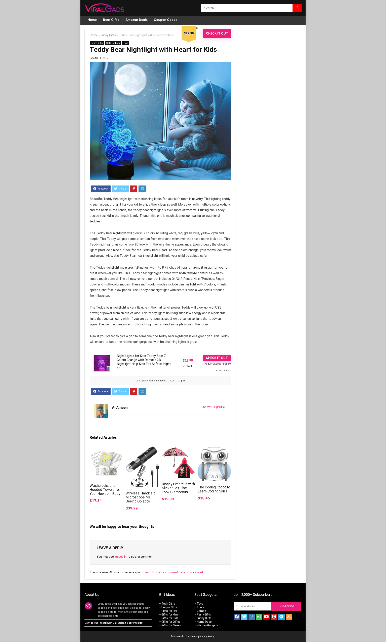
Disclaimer (192, 636)
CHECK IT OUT (217, 33)
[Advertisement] (271, 96)
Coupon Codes (165, 20)
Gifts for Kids (113, 43)
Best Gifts (111, 20)
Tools (200, 607)
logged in (120, 556)
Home (92, 20)
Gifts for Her (169, 610)
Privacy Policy (206, 636)
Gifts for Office (171, 621)
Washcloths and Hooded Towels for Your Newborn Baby (105, 490)
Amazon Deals (136, 20)
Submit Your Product (131, 622)
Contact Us (91, 622)
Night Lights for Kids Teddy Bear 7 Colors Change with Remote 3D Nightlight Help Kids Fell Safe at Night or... (144, 362)
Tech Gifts (168, 603)
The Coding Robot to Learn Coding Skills (214, 489)
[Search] (297, 8)
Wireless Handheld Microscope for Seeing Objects (140, 497)
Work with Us (108, 622)
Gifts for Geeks (171, 625)
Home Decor (205, 621)
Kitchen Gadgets (207, 625)
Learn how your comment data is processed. (173, 572)
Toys (125, 43)
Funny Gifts (108, 35)
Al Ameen (120, 407)
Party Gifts (204, 614)
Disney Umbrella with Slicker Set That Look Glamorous (178, 488)
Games (201, 610)
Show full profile (214, 407)
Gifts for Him (169, 614)
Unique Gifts (169, 607)
